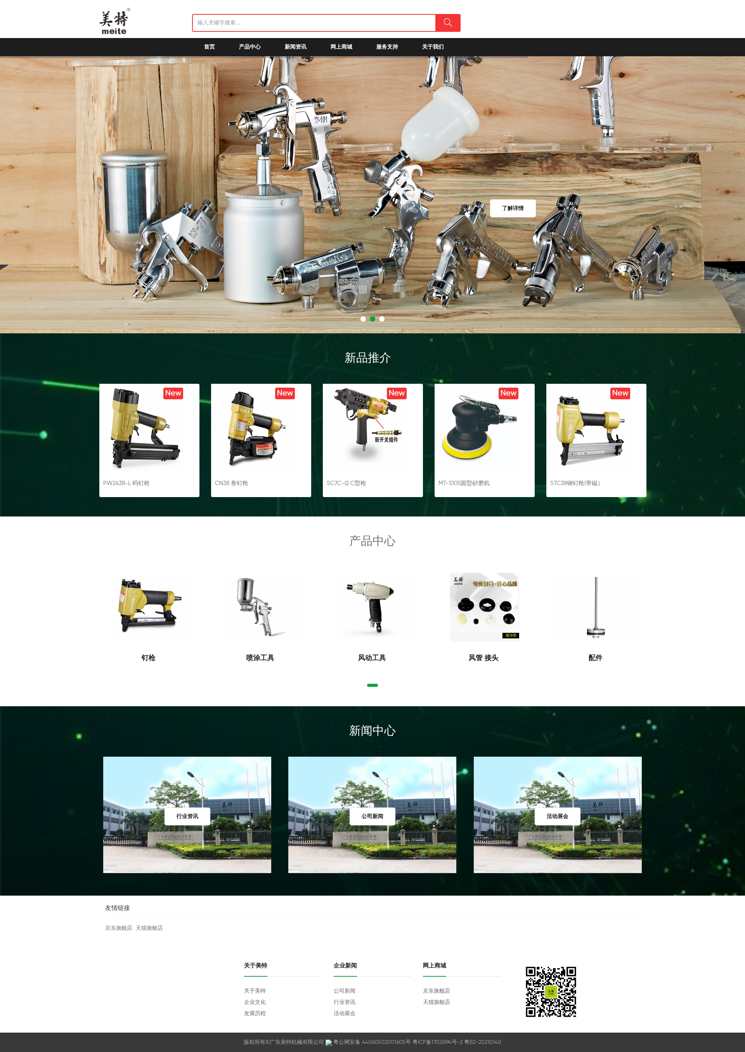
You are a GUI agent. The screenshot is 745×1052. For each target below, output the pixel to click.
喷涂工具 (261, 658)
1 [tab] (363, 319)
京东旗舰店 (118, 928)
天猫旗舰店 (149, 928)
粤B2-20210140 (482, 1042)
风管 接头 (485, 658)
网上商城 (341, 47)
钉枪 (150, 658)
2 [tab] (372, 319)
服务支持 (387, 47)
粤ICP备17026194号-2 (437, 1042)
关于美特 (255, 991)
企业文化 (255, 1002)
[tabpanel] (372, 194)
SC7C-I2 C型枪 (346, 483)
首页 (209, 47)
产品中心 (250, 47)
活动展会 (344, 1013)
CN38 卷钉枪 (231, 483)
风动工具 (373, 658)
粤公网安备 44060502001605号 (372, 1042)
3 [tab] (382, 319)
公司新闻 (344, 991)
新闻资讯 (296, 47)
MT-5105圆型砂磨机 (464, 483)
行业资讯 (344, 1002)
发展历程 (255, 1013)
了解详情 (513, 208)
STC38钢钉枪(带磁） (576, 483)
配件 (597, 658)
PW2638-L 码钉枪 (126, 483)
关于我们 (433, 47)
